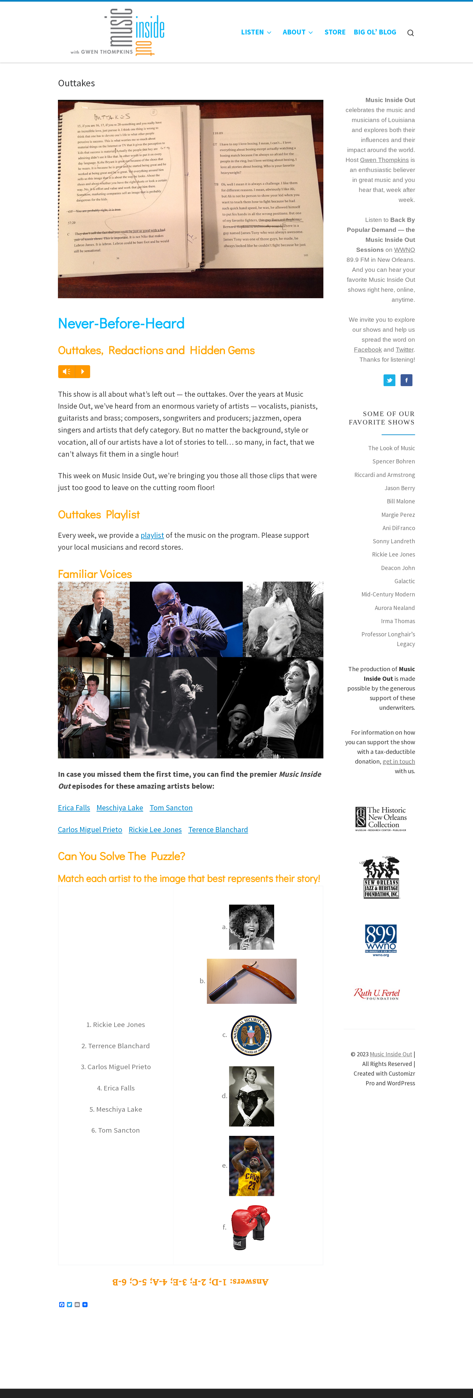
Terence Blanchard (218, 829)
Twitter (404, 349)
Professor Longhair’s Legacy (388, 638)
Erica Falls (74, 808)
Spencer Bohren (394, 461)
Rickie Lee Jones (155, 829)
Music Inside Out (391, 1054)
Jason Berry (400, 488)
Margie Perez (398, 514)
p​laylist (152, 535)
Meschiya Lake (120, 808)
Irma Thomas (398, 621)
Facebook (368, 349)
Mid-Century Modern (388, 594)
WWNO (404, 249)
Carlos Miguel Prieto (90, 829)
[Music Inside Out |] (113, 30)
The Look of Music (391, 448)
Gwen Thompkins (384, 160)
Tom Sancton (171, 808)
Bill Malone (401, 501)
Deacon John (398, 568)
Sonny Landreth (394, 541)
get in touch (399, 761)
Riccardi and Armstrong (384, 475)
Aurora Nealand (395, 608)
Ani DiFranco (399, 528)
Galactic (404, 581)
